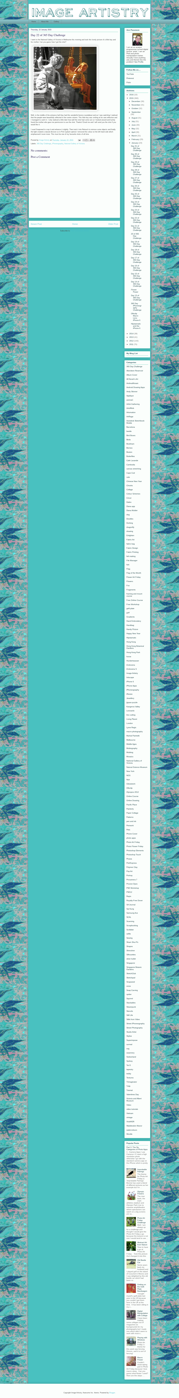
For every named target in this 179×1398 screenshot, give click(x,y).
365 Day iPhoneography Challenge (136, 306)
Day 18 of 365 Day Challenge (136, 252)
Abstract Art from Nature (142, 1243)
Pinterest (130, 78)
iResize (129, 694)
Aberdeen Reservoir (134, 371)
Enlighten (130, 535)
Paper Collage (132, 813)
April (134, 132)
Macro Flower (140, 1358)
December (136, 101)
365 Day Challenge (44, 144)
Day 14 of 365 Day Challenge (136, 284)
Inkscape (130, 677)
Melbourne (130, 740)
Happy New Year (133, 633)
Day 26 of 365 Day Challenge (136, 188)
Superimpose (131, 1040)
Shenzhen (130, 950)
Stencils (129, 1011)
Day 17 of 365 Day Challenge (136, 260)
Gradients (130, 617)
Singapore (130, 963)
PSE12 (129, 892)
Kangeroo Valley (133, 707)
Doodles (129, 519)
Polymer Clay (131, 867)
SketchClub (131, 973)
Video (128, 1105)
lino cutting (130, 715)
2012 (131, 341)
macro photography (134, 731)
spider (129, 994)
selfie (128, 934)
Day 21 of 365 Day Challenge (136, 228)
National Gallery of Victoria (74, 144)
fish (127, 565)
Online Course (132, 796)
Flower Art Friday (133, 577)
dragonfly (130, 527)
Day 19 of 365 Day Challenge (136, 244)
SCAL (128, 917)
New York (130, 771)
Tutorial (129, 1090)
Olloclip (129, 788)
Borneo (129, 448)
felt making (130, 556)
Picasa (129, 859)
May (134, 129)
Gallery (56, 22)
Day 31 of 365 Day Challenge (136, 148)
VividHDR (130, 1122)
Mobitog (129, 752)
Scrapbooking (132, 925)
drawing (129, 531)
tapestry (129, 1069)
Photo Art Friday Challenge (141, 1220)
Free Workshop (132, 604)
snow (128, 986)
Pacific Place (131, 805)
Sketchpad (130, 978)
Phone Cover (131, 834)
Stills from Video (133, 1019)
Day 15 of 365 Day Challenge (136, 276)
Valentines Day (132, 1094)
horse (128, 656)
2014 (131, 334)
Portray (129, 875)
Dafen (128, 502)
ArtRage (129, 416)
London (129, 723)
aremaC (129, 400)
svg (127, 1049)
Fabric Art (130, 540)
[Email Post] (79, 140)
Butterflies (130, 456)
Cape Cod (130, 473)
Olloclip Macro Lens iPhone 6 (135, 316)
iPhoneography (57, 144)
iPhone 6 (130, 682)
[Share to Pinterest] (94, 140)
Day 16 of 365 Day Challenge (136, 268)
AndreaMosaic (132, 383)
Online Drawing (132, 800)
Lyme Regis (131, 727)
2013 (131, 337)
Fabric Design (132, 548)
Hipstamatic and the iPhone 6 (136, 326)
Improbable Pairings (142, 1170)
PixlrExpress (131, 863)
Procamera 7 (131, 880)
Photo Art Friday (133, 842)
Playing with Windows (142, 1339)
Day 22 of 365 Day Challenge (136, 220)
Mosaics (129, 756)
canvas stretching (133, 469)
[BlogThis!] (86, 140)
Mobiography (131, 748)
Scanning (130, 921)
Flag (128, 569)
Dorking (129, 523)
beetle (129, 431)
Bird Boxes (130, 435)
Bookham (130, 444)
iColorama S (131, 669)
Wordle (129, 1134)
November (136, 105)
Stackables (130, 1003)
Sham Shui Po (132, 942)
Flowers (129, 581)
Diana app (130, 506)
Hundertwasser (132, 661)
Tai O (128, 1065)
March (134, 136)
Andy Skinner (131, 391)
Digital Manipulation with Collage (142, 1313)
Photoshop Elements (135, 850)
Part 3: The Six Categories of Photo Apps (137, 1148)
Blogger (112, 1393)
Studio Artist (131, 1032)
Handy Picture (132, 629)
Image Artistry (132, 673)
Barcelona (130, 427)
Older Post (113, 224)
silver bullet (131, 959)
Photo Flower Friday (134, 846)
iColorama (130, 665)
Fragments (130, 590)
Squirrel (129, 998)
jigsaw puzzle (131, 702)
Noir (128, 780)
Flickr (128, 82)
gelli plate (130, 608)
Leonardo (130, 711)
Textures (130, 1078)
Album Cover (131, 375)
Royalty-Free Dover (134, 900)
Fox (128, 585)
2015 (131, 98)
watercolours (131, 1130)
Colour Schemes (133, 494)
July (133, 121)
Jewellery (130, 698)
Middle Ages (131, 744)
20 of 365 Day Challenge (136, 236)
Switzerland (131, 1057)
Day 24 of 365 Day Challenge (136, 204)
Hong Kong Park (133, 652)
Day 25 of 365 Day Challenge (136, 196)
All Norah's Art (132, 379)
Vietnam (129, 1113)
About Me (44, 22)
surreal (129, 1044)
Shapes (129, 946)
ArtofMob (130, 408)
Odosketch (130, 784)
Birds (128, 440)
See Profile (138, 62)
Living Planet (131, 719)
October (135, 108)
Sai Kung (130, 909)
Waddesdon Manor (134, 1126)
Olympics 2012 (132, 792)
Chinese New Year (134, 481)
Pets (128, 830)
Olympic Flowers (140, 1193)
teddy (128, 1074)
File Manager (131, 560)
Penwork (130, 825)
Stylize (129, 1036)
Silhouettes (131, 955)
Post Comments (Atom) (80, 231)
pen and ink (131, 821)
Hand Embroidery (133, 621)
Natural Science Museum (136, 767)
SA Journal (130, 905)
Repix (128, 896)
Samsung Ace (132, 913)
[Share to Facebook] (91, 140)
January (135, 143)
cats (128, 477)
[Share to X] (89, 140)
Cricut (128, 498)
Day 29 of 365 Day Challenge (136, 164)
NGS (128, 775)
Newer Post (36, 224)
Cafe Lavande (132, 460)
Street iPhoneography (135, 1023)
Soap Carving (132, 990)
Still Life (129, 1015)
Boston (129, 452)
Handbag (130, 625)
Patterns (129, 817)
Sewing (129, 938)
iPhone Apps (131, 686)
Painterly (130, 809)
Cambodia (130, 465)
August (135, 118)
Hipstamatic (131, 638)
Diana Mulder (132, 510)
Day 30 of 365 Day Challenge (136, 156)
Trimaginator (131, 1082)
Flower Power (134, 291)
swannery (130, 1053)
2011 (131, 344)
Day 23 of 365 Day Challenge (136, 212)
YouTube (130, 74)
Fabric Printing (132, 552)
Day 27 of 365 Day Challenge (136, 180)
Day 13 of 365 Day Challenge (136, 297)
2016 (131, 95)
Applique (130, 396)
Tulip (128, 1086)
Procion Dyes (131, 884)
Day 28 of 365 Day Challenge (136, 172)
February (136, 139)
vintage (129, 1117)
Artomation (130, 412)
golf (127, 613)
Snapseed (130, 982)
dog (128, 515)
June (134, 125)
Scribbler (130, 930)
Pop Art (129, 871)
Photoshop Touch (133, 855)
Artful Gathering (133, 404)
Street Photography (134, 1028)
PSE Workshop (132, 888)
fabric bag (130, 544)
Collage (129, 490)
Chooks (129, 485)
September (136, 112)
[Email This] (84, 140)
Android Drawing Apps (135, 387)
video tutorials (132, 1109)
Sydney (129, 1061)
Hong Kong (131, 642)
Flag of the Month (133, 573)
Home (33, 22)
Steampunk (131, 1007)
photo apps (131, 838)
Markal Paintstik (133, 736)
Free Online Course (134, 600)
